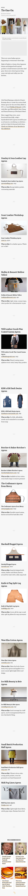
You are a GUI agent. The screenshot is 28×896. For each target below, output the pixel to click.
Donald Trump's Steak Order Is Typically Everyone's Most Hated (6, 860)
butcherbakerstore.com (8, 473)
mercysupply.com (7, 509)
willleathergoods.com (8, 356)
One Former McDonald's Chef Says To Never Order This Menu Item (7, 884)
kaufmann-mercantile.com (9, 413)
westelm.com (5, 663)
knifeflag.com (5, 608)
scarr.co (3, 240)
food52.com (5, 805)
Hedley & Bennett (15, 107)
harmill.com (5, 566)
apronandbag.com (7, 183)
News (3, 7)
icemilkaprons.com (7, 707)
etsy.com (4, 770)
